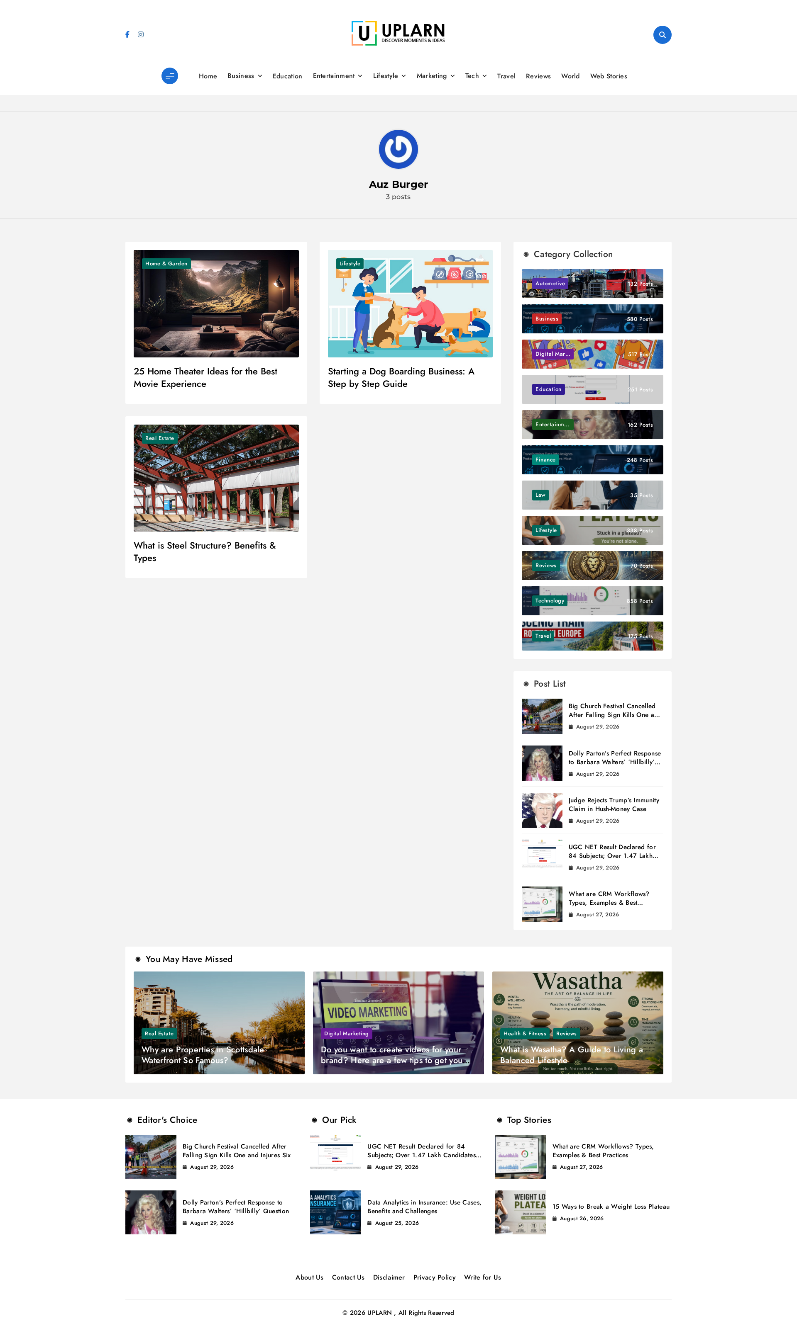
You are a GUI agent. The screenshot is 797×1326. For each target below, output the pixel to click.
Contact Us (348, 1277)
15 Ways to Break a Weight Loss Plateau (611, 1206)
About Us (309, 1277)
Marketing (432, 75)
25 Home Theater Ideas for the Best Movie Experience (205, 377)
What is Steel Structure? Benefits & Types (205, 551)
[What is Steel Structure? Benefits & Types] (216, 478)
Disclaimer (389, 1277)
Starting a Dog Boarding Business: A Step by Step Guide (401, 377)
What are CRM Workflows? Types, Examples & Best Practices (609, 902)
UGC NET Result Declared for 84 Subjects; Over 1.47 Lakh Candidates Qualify (612, 856)
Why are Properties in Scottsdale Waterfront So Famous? (203, 1055)
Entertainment (334, 75)
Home (208, 76)
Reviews (538, 76)
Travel (506, 76)
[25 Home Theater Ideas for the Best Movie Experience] (216, 303)
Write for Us (482, 1277)
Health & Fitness (525, 1033)
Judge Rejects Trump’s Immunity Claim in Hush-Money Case (614, 805)
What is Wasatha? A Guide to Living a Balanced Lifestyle (571, 1055)
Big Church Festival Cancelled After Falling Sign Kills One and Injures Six (615, 715)
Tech (472, 75)
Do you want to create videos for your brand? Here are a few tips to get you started (391, 1060)
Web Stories (608, 76)
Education (288, 76)
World (570, 76)
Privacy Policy (434, 1277)
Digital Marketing (346, 1033)
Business (240, 75)
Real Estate (159, 438)
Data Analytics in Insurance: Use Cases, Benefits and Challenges (424, 1207)
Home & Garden (166, 263)
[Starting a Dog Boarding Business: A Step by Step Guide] (410, 303)
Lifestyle (385, 75)
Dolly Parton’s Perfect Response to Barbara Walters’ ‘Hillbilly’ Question (615, 762)
